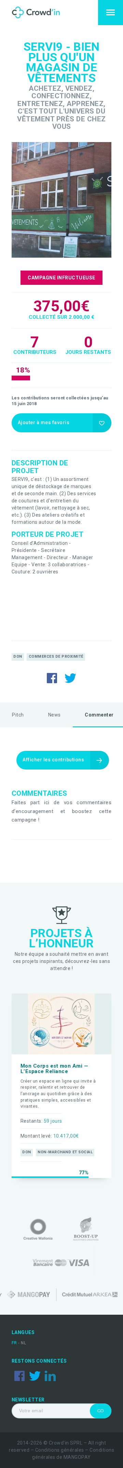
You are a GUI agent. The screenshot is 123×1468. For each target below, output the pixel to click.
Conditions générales (59, 1450)
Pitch (18, 715)
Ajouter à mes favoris (44, 422)
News (54, 715)
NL (23, 1343)
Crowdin (42, 12)
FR (15, 1343)
